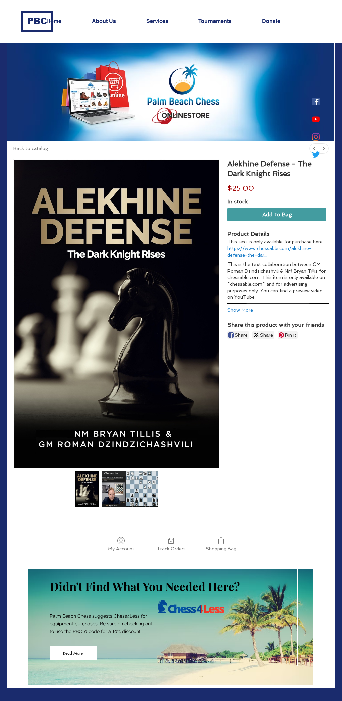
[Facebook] (316, 101)
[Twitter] (316, 154)
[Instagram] (316, 137)
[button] (114, 21)
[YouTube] (316, 119)
